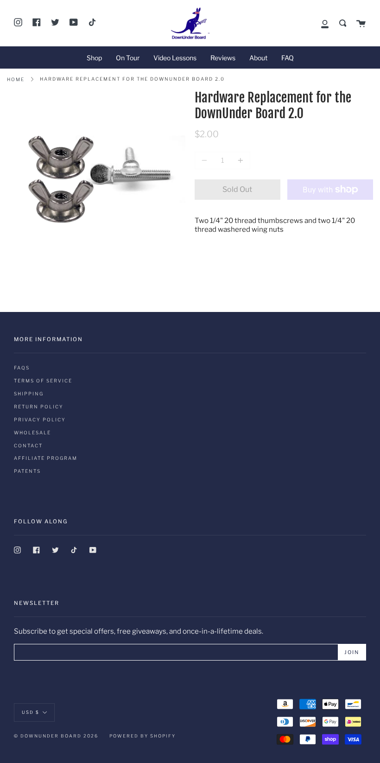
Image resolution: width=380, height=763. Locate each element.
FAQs (22, 367)
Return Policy (38, 406)
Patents (27, 471)
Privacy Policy (40, 419)
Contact (28, 445)
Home (16, 79)
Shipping (29, 393)
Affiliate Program (45, 458)
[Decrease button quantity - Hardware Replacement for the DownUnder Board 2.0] (206, 160)
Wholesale (32, 432)
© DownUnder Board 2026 (56, 735)
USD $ (30, 712)
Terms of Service (43, 380)
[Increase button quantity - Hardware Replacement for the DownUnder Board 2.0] (239, 160)
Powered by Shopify (142, 735)
